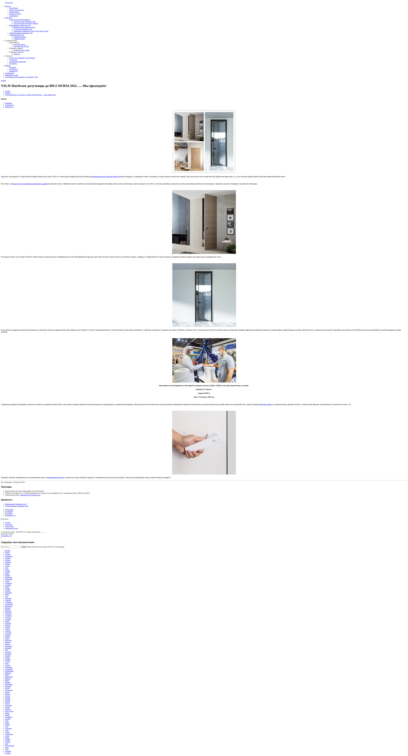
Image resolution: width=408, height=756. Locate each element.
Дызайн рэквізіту (266, 404)
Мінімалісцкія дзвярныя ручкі (24, 27)
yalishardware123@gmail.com (30, 495)
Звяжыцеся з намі (11, 75)
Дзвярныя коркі (19, 39)
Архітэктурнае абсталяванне (19, 20)
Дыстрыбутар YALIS (21, 46)
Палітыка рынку (20, 44)
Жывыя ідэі (13, 71)
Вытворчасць (14, 12)
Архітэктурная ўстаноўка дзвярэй (26, 23)
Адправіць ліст (6, 536)
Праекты (17, 54)
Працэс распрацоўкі (16, 10)
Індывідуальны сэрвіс (21, 50)
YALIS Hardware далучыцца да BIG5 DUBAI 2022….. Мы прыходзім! (30, 95)
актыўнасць (13, 69)
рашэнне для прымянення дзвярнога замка (30, 184)
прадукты (8, 18)
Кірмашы (12, 67)
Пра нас (8, 6)
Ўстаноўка (13, 63)
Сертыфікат (13, 16)
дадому (7, 91)
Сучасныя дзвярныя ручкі (23, 29)
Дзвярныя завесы (20, 37)
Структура (13, 60)
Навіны (8, 65)
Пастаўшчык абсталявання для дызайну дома (21, 77)
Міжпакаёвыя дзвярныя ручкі (20, 25)
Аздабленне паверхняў (17, 62)
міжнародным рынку (56, 477)
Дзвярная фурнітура (16, 35)
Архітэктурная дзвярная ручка (25, 21)
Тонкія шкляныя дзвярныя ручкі (21, 33)
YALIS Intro (13, 8)
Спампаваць (9, 73)
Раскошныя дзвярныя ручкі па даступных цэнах (31, 31)
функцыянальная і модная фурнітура (106, 177)
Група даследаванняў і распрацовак (22, 58)
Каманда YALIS (15, 14)
